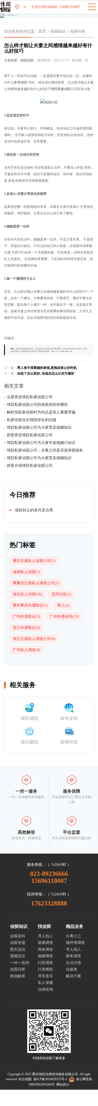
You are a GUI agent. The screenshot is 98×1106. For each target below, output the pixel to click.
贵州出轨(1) (61, 594)
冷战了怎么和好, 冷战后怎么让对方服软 (45, 373)
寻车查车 (45, 976)
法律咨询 (45, 989)
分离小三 (73, 936)
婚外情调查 (75, 943)
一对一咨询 (19, 963)
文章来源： (18, 60)
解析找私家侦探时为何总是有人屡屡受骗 (41, 412)
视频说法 (17, 956)
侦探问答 (77, 31)
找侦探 (44, 926)
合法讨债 (73, 963)
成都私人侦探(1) (26, 572)
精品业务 (74, 926)
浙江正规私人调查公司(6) (34, 639)
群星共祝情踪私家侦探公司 (30, 466)
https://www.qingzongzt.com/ (61, 351)
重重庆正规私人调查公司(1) (36, 583)
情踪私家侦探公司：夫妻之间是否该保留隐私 (45, 450)
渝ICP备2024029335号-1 (50, 1079)
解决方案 (73, 976)
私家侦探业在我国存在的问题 (31, 420)
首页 (42, 31)
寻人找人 (45, 936)
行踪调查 (45, 963)
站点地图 (25, 1079)
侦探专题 (17, 943)
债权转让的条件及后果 (34, 510)
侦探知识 (58, 31)
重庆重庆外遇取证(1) (30, 605)
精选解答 (17, 976)
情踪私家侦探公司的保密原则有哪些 (37, 405)
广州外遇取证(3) (26, 616)
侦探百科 (17, 936)
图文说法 (17, 949)
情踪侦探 (26, 60)
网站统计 (62, 1084)
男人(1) (63, 605)
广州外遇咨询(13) (64, 616)
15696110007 (69, 7)
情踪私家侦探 (61, 89)
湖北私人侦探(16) (27, 594)
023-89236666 (44, 7)
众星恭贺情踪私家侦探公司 (30, 397)
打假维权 (45, 969)
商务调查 (45, 949)
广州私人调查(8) (26, 650)
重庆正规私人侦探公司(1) (34, 561)
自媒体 (71, 969)
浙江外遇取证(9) (26, 628)
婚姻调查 (45, 956)
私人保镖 (45, 983)
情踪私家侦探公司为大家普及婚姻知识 (39, 427)
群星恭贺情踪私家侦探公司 (30, 435)
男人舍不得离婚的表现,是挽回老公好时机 (47, 368)
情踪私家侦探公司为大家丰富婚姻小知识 (41, 443)
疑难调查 (45, 943)
